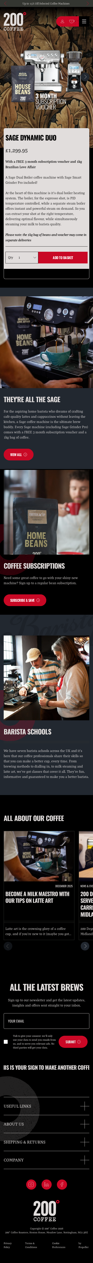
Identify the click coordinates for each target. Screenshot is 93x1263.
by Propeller (84, 1245)
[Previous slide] (6, 3)
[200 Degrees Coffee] (15, 21)
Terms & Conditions (31, 1245)
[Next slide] (87, 3)
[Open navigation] (84, 21)
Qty (10, 257)
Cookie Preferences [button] (58, 1245)
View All (16, 454)
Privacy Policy (8, 1245)
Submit (70, 1041)
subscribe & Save (22, 600)
